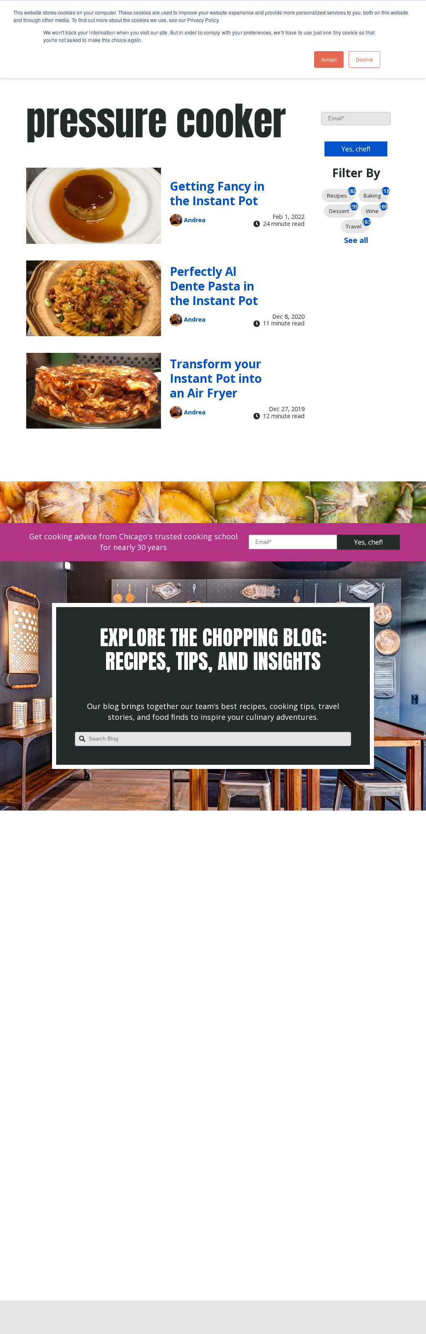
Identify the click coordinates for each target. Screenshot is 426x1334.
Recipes (340, 194)
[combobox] (213, 739)
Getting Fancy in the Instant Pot (217, 193)
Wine (376, 209)
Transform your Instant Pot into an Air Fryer (216, 378)
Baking (376, 194)
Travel (357, 225)
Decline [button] (364, 59)
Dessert (343, 209)
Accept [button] (329, 59)
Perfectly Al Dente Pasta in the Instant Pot (214, 285)
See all (356, 240)
